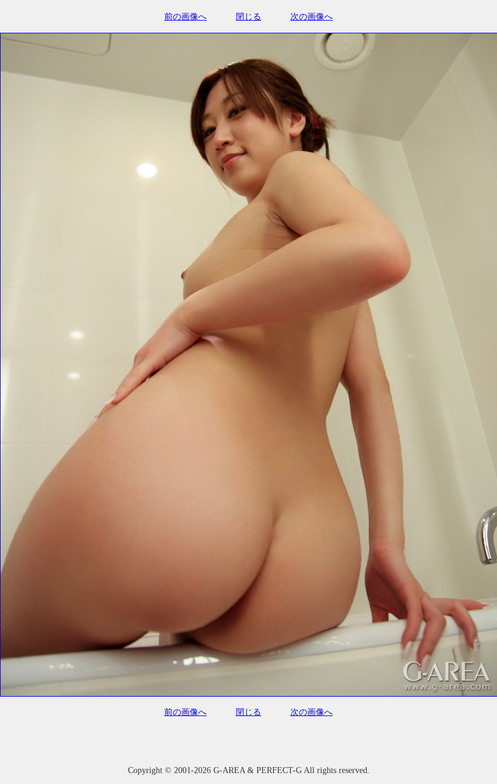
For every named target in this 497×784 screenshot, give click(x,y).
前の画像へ (185, 16)
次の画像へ (311, 16)
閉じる (248, 16)
